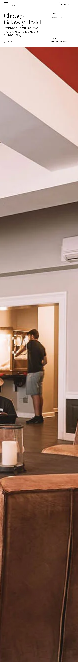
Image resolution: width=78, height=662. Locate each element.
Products (31, 3)
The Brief (48, 3)
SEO (60, 17)
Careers (15, 5)
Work (14, 3)
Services (21, 3)
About (39, 3)
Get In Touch (66, 4)
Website (54, 17)
